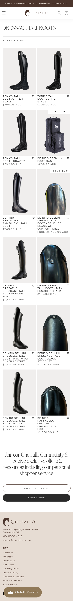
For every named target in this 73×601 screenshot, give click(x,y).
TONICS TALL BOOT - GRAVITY (14, 159)
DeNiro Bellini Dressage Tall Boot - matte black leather (14, 422)
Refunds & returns (13, 577)
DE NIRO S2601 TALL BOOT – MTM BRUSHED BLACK (50, 288)
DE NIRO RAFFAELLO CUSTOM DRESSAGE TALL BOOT (49, 423)
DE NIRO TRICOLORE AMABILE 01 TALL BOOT (15, 222)
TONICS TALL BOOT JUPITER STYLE (47, 99)
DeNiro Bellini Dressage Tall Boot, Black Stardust (49, 357)
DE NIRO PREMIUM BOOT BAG (50, 159)
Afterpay (8, 557)
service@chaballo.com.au (17, 540)
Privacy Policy (10, 573)
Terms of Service (12, 581)
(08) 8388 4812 (12, 536)
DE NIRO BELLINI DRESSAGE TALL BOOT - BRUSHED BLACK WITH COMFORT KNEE (49, 223)
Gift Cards (8, 565)
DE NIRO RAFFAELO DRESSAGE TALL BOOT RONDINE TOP (14, 291)
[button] (4, 13)
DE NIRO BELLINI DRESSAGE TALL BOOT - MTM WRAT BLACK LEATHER (15, 357)
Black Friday (10, 585)
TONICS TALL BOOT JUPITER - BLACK (14, 99)
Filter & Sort (14, 41)
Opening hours (11, 569)
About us (8, 553)
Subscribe (36, 498)
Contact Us (9, 561)
